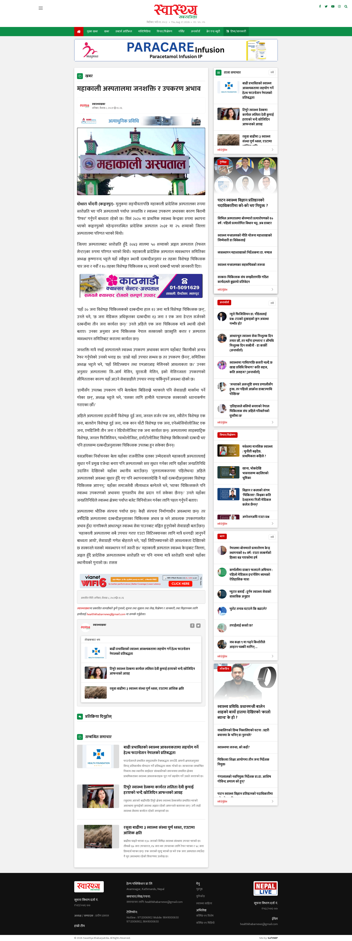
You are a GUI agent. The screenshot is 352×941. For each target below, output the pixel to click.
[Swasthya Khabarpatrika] (176, 11)
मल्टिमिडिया (144, 31)
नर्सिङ (181, 31)
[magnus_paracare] (176, 60)
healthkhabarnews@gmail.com (106, 614)
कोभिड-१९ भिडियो (205, 923)
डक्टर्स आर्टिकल (123, 31)
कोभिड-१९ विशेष (205, 915)
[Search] (346, 6)
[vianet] (141, 587)
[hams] (141, 124)
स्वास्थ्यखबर (83, 608)
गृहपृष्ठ (199, 889)
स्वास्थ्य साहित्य (204, 903)
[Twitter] (326, 6)
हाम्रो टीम (79, 926)
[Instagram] (339, 6)
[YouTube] (332, 6)
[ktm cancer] (141, 302)
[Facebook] (320, 6)
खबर (106, 31)
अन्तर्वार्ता (195, 31)
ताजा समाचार (232, 72)
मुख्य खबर (92, 31)
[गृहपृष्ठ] (78, 31)
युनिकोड (200, 896)
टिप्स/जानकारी (238, 31)
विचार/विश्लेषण (164, 31)
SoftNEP (273, 938)
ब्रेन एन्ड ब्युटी (213, 31)
